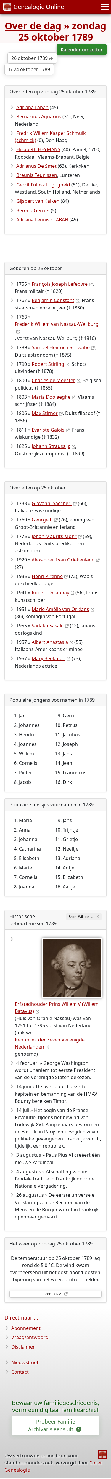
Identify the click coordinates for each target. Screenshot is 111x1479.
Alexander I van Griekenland (63, 559)
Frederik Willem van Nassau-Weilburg (57, 324)
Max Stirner (45, 413)
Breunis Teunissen (36, 175)
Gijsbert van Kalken (37, 201)
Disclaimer (23, 1347)
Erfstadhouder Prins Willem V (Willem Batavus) (57, 1007)
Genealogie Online (38, 7)
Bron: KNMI (53, 1293)
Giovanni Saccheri (52, 503)
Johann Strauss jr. (51, 446)
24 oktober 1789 (31, 69)
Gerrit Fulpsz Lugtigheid (43, 184)
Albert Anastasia (50, 642)
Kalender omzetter (82, 49)
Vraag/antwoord (30, 1337)
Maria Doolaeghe (51, 397)
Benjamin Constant (53, 300)
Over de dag (33, 25)
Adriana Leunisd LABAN (42, 219)
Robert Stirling (48, 364)
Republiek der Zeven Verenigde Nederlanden (50, 1043)
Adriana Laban (32, 107)
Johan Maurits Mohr (54, 536)
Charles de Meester (53, 380)
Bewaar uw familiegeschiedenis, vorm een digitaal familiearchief (55, 1406)
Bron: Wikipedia (81, 916)
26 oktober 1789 (30, 58)
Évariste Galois (48, 430)
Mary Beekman (48, 658)
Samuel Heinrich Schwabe (61, 347)
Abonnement (26, 1328)
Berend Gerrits (32, 210)
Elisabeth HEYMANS (38, 149)
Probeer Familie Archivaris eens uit (51, 1425)
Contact (20, 1372)
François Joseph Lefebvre (60, 284)
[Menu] (104, 6)
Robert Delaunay (50, 592)
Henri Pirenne (47, 576)
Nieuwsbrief (24, 1362)
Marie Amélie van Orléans (60, 609)
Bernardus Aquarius (38, 116)
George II (42, 519)
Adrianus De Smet (36, 166)
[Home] (102, 1454)
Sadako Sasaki (48, 625)
